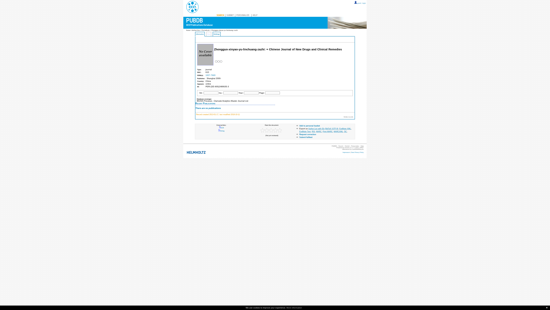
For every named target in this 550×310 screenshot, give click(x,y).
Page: (262, 93)
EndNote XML (345, 129)
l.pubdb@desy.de (358, 149)
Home (188, 30)
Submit (230, 15)
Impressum (346, 152)
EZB (222, 128)
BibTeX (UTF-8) (331, 129)
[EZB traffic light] (218, 61)
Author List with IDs (316, 129)
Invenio (347, 147)
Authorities (196, 30)
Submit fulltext (305, 137)
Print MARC (328, 131)
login (364, 3)
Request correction (307, 134)
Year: (241, 93)
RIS (313, 131)
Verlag (222, 131)
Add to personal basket (309, 126)
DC (345, 131)
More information (294, 308)
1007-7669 (210, 75)
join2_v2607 (359, 147)
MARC (319, 131)
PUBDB (205, 6)
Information (200, 34)
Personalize (242, 15)
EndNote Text (305, 131)
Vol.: (201, 93)
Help (255, 15)
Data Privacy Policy (357, 152)
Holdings (217, 34)
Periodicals (206, 30)
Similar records (348, 117)
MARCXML (338, 131)
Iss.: (221, 93)
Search (220, 15)
